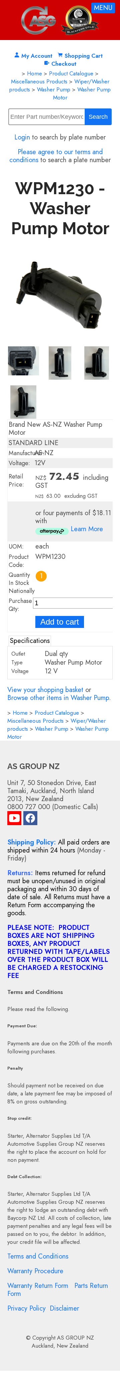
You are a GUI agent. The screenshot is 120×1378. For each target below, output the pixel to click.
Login (22, 137)
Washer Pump (53, 89)
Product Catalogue (71, 73)
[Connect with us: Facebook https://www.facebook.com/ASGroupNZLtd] (30, 819)
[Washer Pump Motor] (60, 342)
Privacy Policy (26, 1308)
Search (98, 116)
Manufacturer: (27, 453)
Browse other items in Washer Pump (58, 698)
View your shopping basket (45, 690)
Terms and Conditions (37, 1256)
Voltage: (19, 463)
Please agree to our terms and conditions (56, 156)
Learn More (87, 529)
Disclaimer (64, 1308)
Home (34, 73)
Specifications (30, 641)
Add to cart (59, 621)
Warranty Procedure (35, 1271)
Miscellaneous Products (39, 81)
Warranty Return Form (37, 1286)
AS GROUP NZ (75, 1338)
